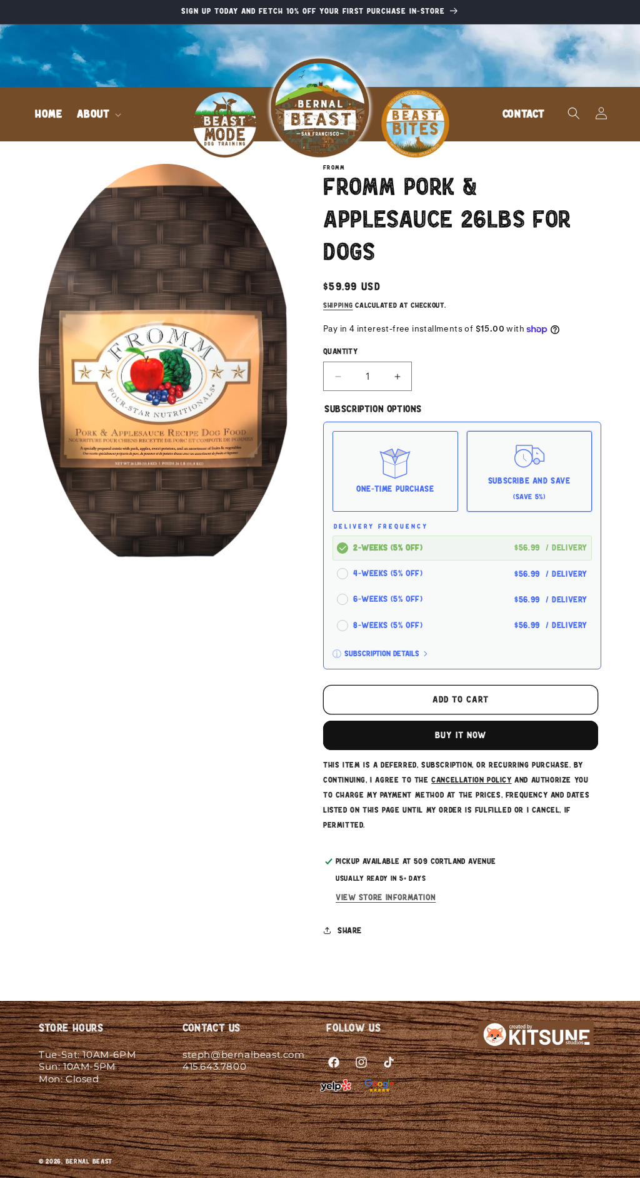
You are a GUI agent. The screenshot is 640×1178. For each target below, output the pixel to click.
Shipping (338, 305)
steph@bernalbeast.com (243, 1054)
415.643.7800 (214, 1066)
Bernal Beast (89, 1161)
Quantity (340, 351)
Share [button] (350, 930)
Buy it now (460, 735)
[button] (97, 114)
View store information (386, 897)
